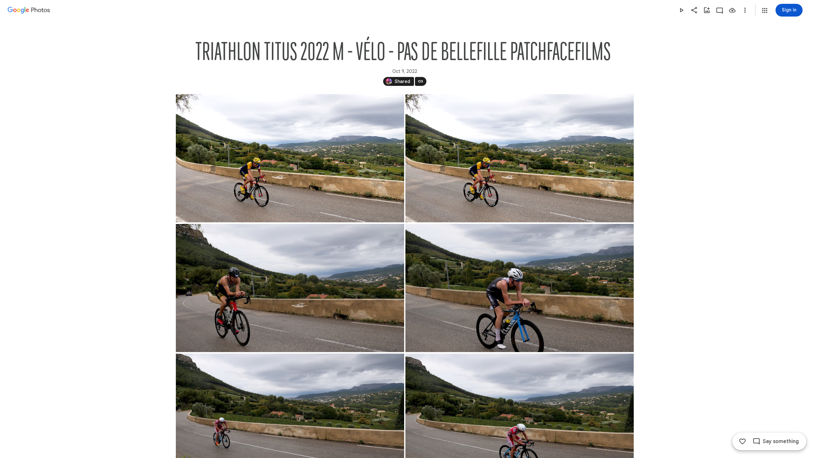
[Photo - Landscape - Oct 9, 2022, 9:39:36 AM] (290, 158)
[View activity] (719, 10)
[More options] (745, 10)
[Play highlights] (681, 10)
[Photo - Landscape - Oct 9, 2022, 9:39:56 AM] (290, 288)
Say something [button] (781, 441)
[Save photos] (732, 10)
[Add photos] (706, 10)
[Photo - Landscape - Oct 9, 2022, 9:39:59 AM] (519, 288)
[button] (764, 10)
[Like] (742, 441)
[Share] (694, 10)
